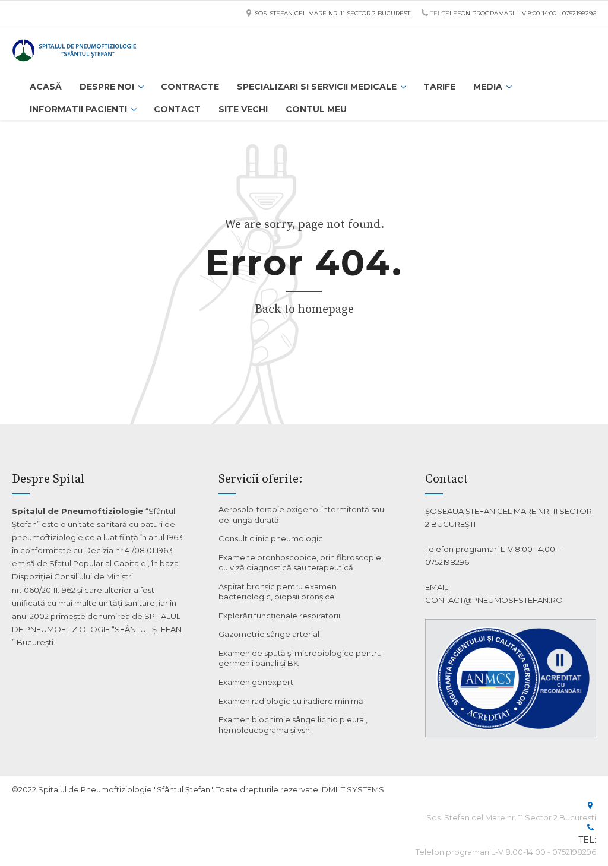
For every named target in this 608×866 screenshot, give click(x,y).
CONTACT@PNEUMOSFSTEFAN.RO (494, 600)
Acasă (46, 86)
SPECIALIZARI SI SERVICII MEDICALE (317, 86)
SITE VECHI (243, 109)
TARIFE (439, 86)
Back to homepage (304, 309)
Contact (177, 109)
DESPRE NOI (107, 86)
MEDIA (487, 86)
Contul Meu (316, 109)
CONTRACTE (190, 86)
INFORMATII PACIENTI (78, 109)
